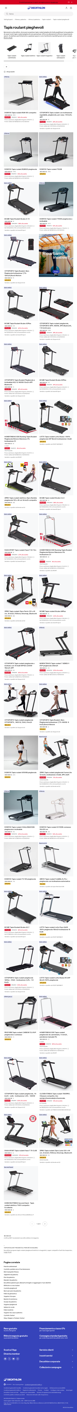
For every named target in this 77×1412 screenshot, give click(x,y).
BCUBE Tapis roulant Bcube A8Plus (53, 611)
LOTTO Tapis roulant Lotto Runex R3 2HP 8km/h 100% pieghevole (55, 979)
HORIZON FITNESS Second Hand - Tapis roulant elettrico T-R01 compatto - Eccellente (19, 1205)
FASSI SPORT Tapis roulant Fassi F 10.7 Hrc (20, 550)
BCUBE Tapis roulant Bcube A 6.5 (52, 498)
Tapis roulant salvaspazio (60, 56)
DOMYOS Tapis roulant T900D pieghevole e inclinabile (56, 220)
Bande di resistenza (10, 1299)
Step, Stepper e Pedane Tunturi (14, 1318)
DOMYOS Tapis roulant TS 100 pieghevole (20, 879)
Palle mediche (8, 1310)
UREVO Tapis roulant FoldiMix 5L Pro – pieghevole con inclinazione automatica (55, 880)
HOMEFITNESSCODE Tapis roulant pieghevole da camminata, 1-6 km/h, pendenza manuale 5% (54, 1034)
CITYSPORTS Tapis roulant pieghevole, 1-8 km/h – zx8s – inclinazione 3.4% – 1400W (21, 1095)
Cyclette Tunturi (9, 1315)
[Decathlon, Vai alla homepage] (36, 8)
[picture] (21, 93)
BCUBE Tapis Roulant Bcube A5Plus (53, 380)
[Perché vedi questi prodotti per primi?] (5, 72)
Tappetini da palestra (11, 1274)
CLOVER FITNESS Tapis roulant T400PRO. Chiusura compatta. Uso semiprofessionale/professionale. (55, 1096)
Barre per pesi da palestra (12, 1291)
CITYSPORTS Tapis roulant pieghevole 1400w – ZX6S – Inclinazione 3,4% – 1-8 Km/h (19, 980)
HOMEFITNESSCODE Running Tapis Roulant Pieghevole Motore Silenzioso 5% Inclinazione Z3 (21, 439)
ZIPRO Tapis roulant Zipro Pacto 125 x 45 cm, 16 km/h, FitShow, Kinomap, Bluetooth (21, 612)
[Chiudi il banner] (71, 2)
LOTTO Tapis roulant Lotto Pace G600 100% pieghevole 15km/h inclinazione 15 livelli (55, 929)
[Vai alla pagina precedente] (32, 1224)
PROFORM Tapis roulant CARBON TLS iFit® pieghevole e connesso (20, 1033)
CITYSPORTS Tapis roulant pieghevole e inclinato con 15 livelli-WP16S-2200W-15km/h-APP (20, 665)
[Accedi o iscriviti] (66, 8)
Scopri (56, 271)
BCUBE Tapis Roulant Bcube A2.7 (17, 927)
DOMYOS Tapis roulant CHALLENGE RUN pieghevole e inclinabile (20, 828)
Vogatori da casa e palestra (13, 1312)
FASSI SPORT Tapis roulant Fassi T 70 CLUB (21, 1151)
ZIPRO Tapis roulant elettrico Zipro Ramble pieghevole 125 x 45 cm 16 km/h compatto (21, 499)
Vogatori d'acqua (9, 1296)
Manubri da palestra (10, 1280)
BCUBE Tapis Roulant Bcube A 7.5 (17, 219)
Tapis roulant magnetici (44, 56)
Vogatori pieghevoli (10, 1304)
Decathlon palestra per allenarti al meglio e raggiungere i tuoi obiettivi (27, 1283)
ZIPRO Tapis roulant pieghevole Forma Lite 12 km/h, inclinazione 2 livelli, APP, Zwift (56, 774)
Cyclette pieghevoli (10, 1288)
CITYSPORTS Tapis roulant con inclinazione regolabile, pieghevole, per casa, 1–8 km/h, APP (56, 115)
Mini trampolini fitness (11, 1272)
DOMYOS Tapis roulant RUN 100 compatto (20, 113)
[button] (33, 120)
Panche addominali (10, 1266)
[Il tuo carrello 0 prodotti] (71, 8)
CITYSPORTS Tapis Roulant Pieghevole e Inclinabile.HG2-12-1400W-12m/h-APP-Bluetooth (20, 382)
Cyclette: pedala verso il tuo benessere (17, 1269)
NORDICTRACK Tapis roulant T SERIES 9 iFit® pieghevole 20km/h (55, 664)
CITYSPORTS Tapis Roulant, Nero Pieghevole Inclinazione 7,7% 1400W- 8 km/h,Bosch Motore (54, 722)
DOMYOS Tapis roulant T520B (51, 169)
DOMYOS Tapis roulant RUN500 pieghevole (21, 169)
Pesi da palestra (9, 1277)
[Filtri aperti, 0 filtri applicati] (6, 66)
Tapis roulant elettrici (28, 56)
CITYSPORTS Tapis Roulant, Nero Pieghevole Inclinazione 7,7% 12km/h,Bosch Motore (17, 273)
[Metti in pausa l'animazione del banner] (68, 2)
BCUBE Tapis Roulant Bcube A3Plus (18, 323)
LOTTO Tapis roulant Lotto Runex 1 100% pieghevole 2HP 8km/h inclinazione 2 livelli (56, 438)
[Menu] (6, 8)
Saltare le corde (9, 1307)
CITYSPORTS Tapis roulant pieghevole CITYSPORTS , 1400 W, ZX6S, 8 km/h (19, 721)
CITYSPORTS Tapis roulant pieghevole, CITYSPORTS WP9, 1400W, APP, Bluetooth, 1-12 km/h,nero (56, 326)
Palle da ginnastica (10, 1293)
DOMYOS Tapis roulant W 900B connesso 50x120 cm (55, 828)
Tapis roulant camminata (11, 56)
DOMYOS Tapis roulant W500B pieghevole (20, 772)
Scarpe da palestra (10, 1302)
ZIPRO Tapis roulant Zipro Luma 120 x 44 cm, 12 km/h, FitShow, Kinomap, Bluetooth (56, 1152)
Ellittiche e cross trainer (12, 1285)
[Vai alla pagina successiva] (45, 1224)
